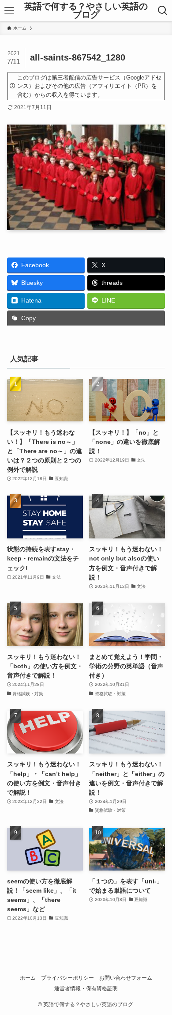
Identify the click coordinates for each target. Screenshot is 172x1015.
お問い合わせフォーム (125, 978)
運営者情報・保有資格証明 (86, 988)
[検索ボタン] (163, 10)
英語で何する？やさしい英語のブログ (86, 10)
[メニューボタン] (9, 10)
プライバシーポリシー (67, 978)
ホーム (28, 978)
